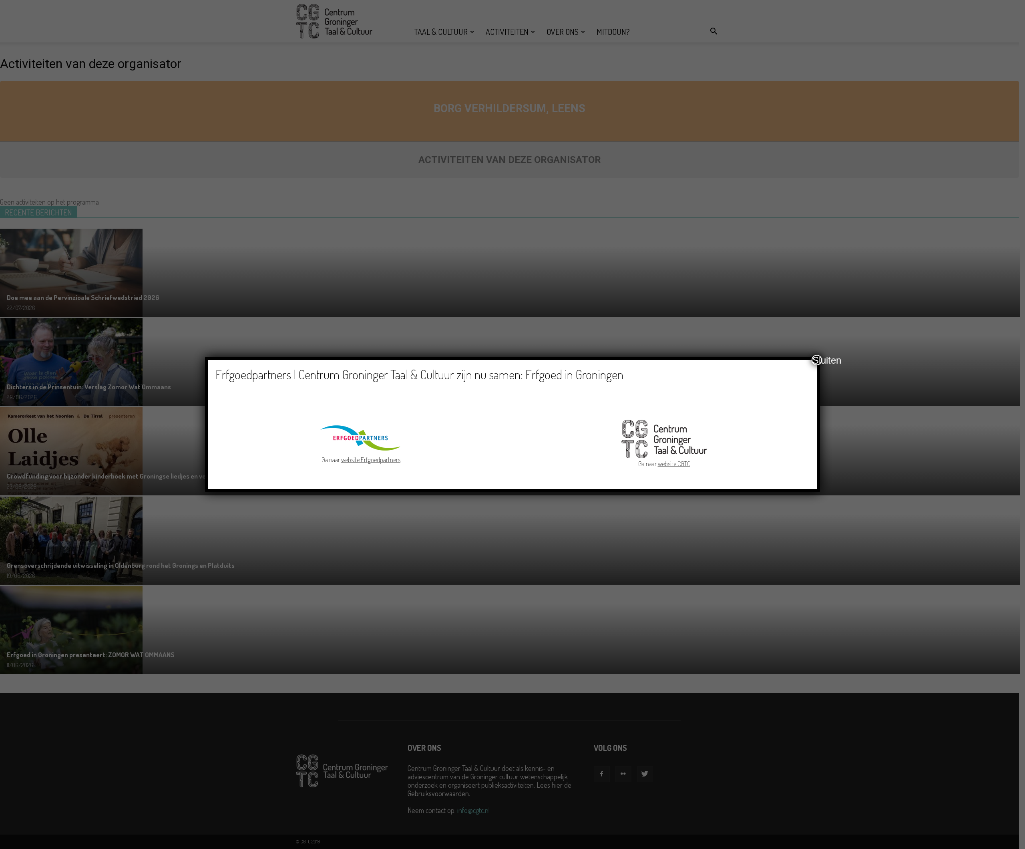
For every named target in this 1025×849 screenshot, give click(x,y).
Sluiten (817, 360)
